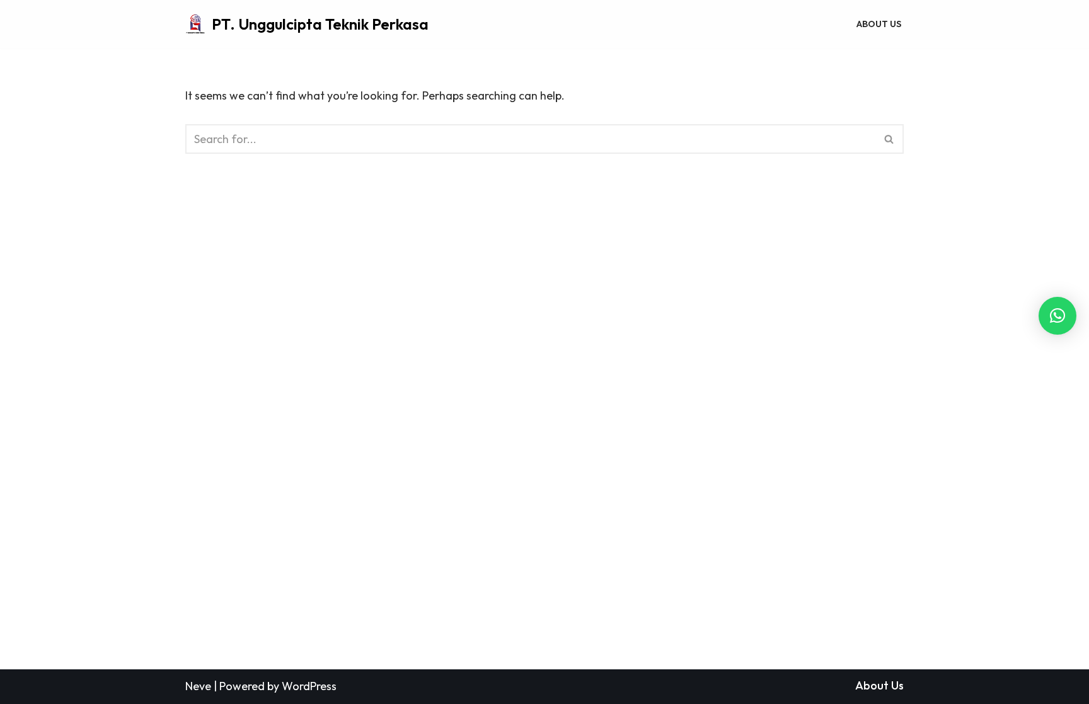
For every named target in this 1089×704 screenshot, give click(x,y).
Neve (198, 686)
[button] (1057, 316)
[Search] (889, 139)
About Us (878, 24)
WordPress (309, 686)
